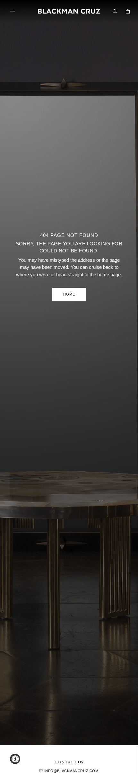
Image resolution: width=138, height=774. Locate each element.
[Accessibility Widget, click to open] (15, 759)
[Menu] (14, 11)
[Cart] (127, 11)
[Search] (114, 11)
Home (69, 294)
